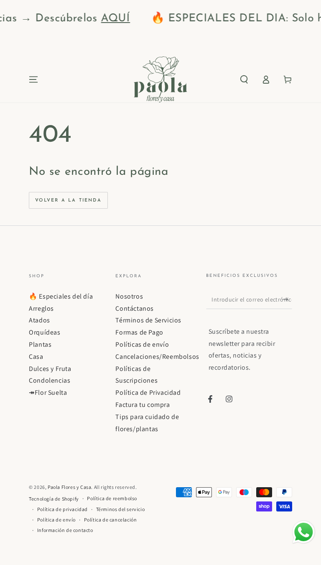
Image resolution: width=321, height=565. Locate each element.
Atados (39, 320)
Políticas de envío (142, 344)
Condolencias (49, 380)
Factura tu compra (142, 404)
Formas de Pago (139, 332)
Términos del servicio (120, 509)
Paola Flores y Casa (69, 487)
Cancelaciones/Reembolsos (157, 356)
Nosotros (129, 296)
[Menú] (33, 79)
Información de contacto (65, 530)
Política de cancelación (110, 519)
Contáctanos (134, 308)
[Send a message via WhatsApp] (303, 532)
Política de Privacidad (148, 392)
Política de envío (56, 519)
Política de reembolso (112, 498)
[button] (244, 79)
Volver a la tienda (68, 200)
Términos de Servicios (148, 320)
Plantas (40, 344)
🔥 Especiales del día (61, 296)
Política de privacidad (62, 509)
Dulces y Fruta (50, 368)
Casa (36, 356)
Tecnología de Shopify (54, 499)
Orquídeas (44, 332)
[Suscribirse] (287, 299)
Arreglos (41, 308)
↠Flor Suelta (48, 392)
